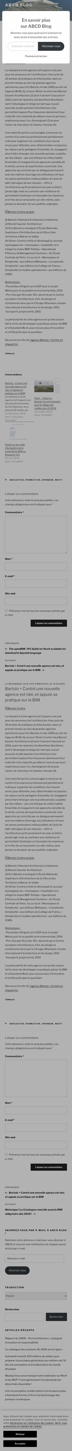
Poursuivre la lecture (36, 56)
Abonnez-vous (51, 46)
